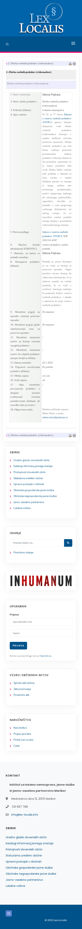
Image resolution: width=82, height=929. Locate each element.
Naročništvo (20, 728)
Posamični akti (21, 695)
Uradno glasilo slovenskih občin (32, 460)
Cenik (17, 746)
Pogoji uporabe (22, 734)
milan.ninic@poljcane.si (55, 417)
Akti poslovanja (22, 689)
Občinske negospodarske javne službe (35, 496)
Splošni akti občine (24, 683)
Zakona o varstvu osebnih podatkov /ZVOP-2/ (57, 118)
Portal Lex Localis (24, 740)
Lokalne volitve (22, 508)
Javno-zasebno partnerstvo (29, 502)
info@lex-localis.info (24, 815)
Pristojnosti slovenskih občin (30, 472)
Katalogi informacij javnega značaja (33, 466)
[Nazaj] (74, 63)
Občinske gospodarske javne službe (34, 490)
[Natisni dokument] (70, 63)
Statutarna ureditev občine (28, 478)
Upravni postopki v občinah (29, 484)
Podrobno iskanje (23, 552)
